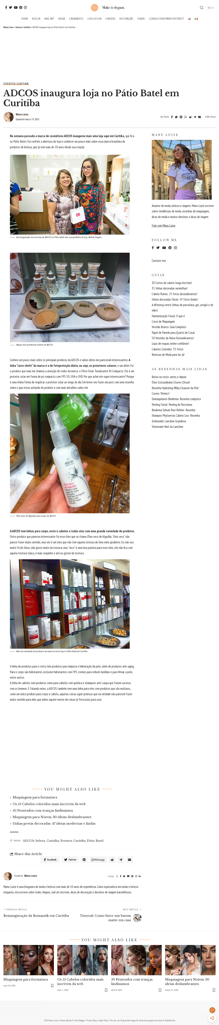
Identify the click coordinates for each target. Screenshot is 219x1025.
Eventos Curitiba (16, 83)
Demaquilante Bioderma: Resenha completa (176, 399)
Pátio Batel (95, 840)
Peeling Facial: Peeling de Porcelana (172, 404)
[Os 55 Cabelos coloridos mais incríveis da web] (82, 960)
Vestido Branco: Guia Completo (169, 327)
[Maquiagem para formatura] (28, 960)
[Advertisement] (109, 55)
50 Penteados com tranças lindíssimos (43, 810)
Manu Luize (22, 114)
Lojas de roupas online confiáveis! (170, 343)
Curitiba (53, 840)
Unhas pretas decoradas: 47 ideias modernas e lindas (54, 823)
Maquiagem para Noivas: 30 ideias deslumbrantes (52, 817)
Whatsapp (99, 860)
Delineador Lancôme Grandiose (169, 421)
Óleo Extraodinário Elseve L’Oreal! (171, 382)
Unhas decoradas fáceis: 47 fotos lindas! (175, 299)
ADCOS (28, 840)
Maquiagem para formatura (35, 797)
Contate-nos (159, 261)
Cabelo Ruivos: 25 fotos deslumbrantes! (174, 294)
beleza (40, 840)
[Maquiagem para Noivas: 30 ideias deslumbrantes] (190, 960)
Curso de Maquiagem (163, 321)
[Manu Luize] (109, 8)
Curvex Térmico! (160, 393)
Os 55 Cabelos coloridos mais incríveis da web (49, 804)
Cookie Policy (103, 1020)
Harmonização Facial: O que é (168, 316)
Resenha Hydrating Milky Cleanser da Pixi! (175, 388)
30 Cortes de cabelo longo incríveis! (172, 283)
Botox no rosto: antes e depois (169, 377)
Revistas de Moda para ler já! (168, 355)
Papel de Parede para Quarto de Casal (173, 332)
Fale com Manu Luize (163, 225)
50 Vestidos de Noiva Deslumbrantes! (173, 338)
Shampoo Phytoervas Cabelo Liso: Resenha (176, 415)
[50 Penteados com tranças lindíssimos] (136, 960)
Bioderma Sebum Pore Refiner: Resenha (173, 410)
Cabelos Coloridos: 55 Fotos (167, 349)
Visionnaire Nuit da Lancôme (167, 427)
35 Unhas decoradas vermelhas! (170, 288)
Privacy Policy (91, 1020)
